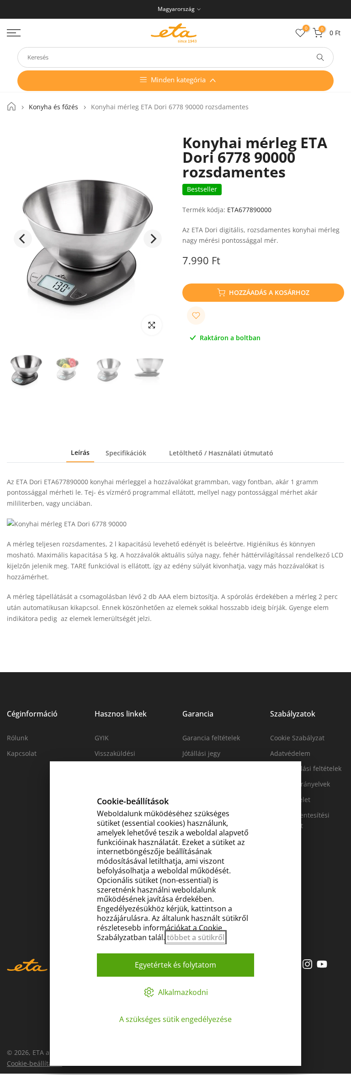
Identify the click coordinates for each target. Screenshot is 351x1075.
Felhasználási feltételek (305, 768)
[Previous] (23, 239)
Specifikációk (126, 452)
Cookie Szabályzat (297, 737)
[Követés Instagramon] (307, 964)
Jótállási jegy (201, 753)
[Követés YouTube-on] (322, 964)
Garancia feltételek (211, 737)
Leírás (80, 452)
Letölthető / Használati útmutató (221, 452)
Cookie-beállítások (34, 1063)
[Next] (153, 239)
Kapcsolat (22, 753)
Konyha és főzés (53, 107)
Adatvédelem (290, 753)
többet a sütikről (195, 937)
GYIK (102, 737)
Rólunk (17, 737)
